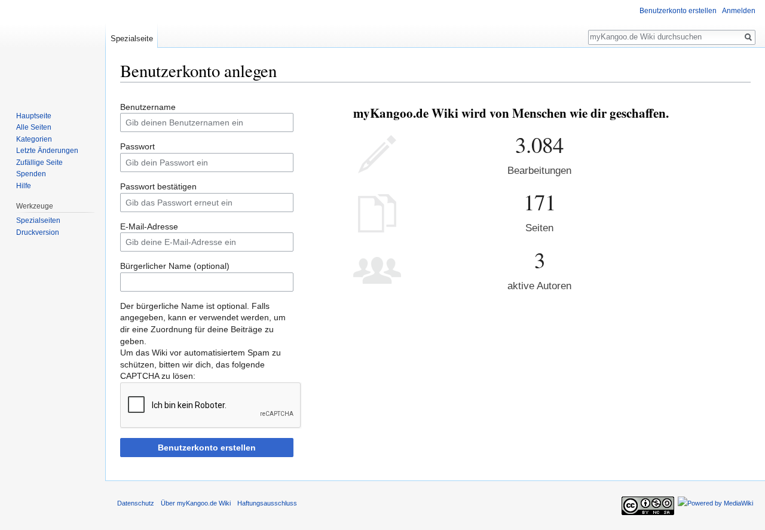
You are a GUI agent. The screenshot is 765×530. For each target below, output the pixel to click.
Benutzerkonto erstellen (207, 447)
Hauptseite (33, 116)
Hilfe (23, 186)
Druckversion (37, 232)
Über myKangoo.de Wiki (196, 503)
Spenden (31, 174)
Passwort (137, 146)
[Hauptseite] (52, 48)
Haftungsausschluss (267, 503)
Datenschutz (135, 503)
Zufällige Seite (39, 162)
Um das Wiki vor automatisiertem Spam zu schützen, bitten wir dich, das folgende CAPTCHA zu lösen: (200, 364)
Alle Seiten (33, 127)
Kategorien (34, 139)
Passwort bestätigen (158, 186)
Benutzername (148, 107)
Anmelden (738, 11)
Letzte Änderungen (47, 150)
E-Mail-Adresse (149, 226)
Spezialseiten (38, 220)
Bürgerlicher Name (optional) (175, 266)
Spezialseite (132, 38)
